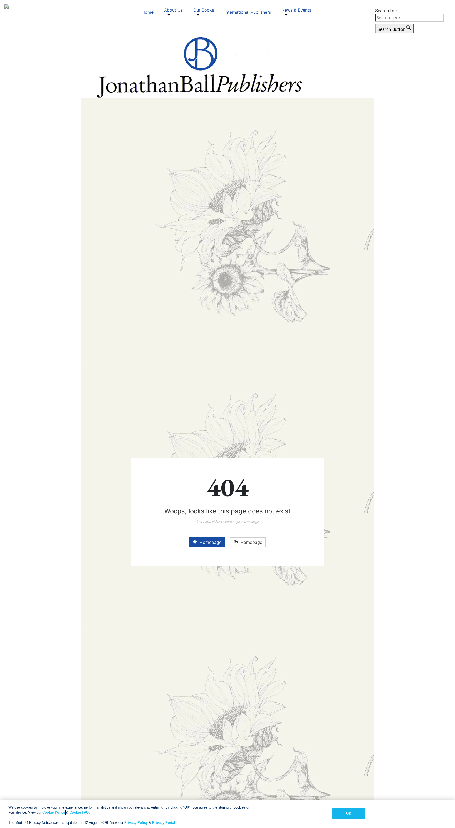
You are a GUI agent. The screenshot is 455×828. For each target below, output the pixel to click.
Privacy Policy (136, 823)
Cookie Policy (53, 812)
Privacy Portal (163, 823)
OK (348, 813)
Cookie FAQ (79, 812)
